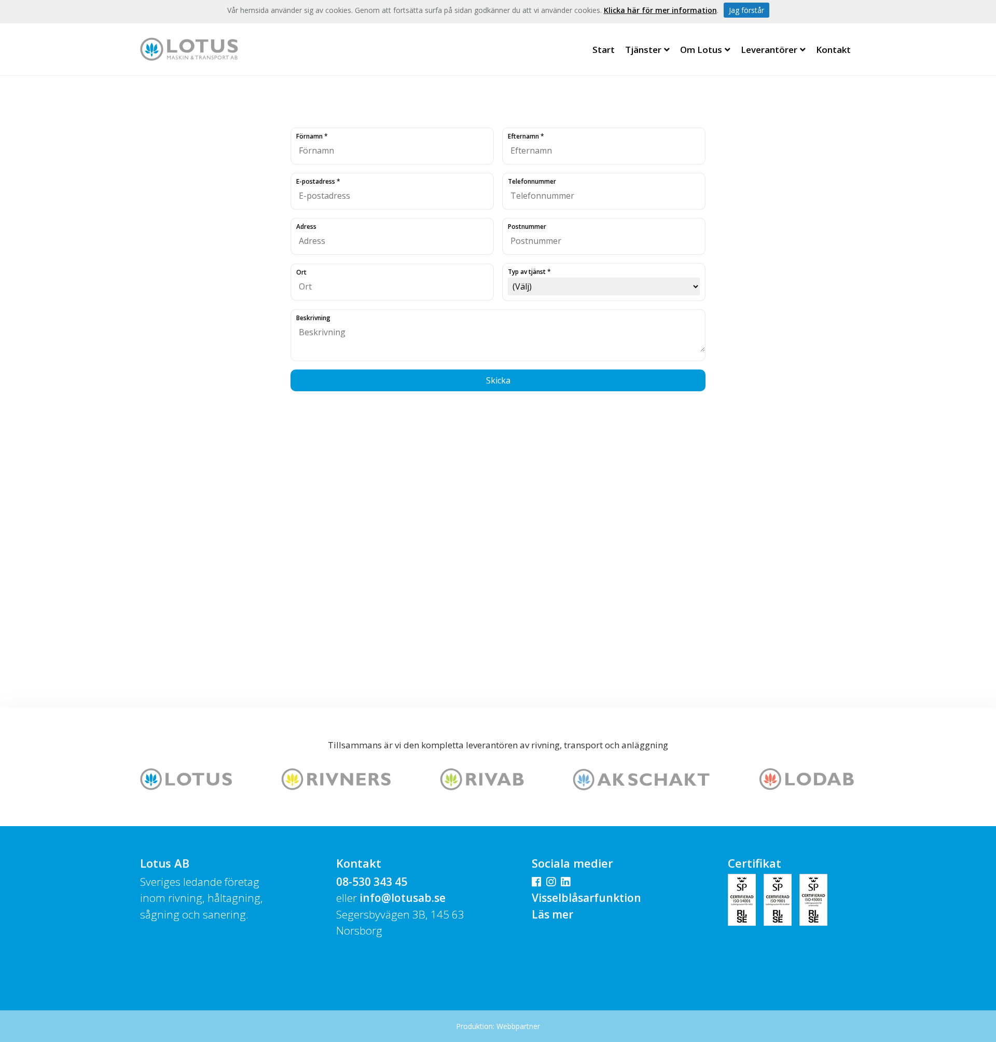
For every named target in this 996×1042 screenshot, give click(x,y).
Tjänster (643, 50)
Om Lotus (701, 50)
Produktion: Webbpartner (498, 1026)
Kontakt (833, 50)
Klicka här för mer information (660, 10)
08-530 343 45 (371, 881)
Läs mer (552, 914)
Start (603, 50)
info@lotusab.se (402, 897)
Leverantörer (769, 50)
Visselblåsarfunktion (586, 897)
